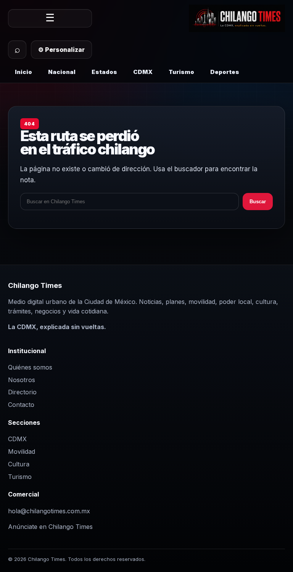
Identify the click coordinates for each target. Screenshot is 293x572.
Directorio (22, 392)
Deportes (224, 72)
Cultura (18, 464)
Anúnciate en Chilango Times (50, 526)
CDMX (143, 72)
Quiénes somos (30, 367)
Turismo (181, 72)
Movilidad (21, 451)
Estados (104, 72)
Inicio (23, 72)
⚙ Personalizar (61, 49)
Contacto (21, 404)
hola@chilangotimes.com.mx (49, 511)
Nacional (62, 72)
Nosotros (21, 380)
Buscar (258, 201)
